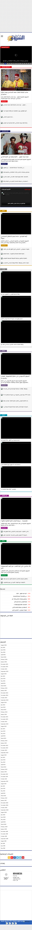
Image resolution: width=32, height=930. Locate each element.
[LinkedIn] (20, 857)
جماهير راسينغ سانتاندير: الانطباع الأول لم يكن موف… (15, 579)
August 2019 (3, 841)
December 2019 (4, 831)
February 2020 (4, 827)
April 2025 (3, 683)
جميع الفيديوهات (5, 189)
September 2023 (4, 724)
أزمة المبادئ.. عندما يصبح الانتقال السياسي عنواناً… (14, 237)
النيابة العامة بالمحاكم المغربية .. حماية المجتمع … (14, 254)
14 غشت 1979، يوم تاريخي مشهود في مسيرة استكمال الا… (17, 395)
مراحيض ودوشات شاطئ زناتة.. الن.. (19, 599)
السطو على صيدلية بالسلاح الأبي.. (19, 607)
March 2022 (3, 767)
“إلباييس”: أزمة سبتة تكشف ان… (8, 489)
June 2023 (3, 731)
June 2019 (3, 846)
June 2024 (3, 707)
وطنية (3, 351)
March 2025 (3, 686)
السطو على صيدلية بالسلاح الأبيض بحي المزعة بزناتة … (16, 181)
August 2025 (4, 674)
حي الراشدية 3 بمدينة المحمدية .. (20, 596)
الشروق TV (27, 899)
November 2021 (4, 776)
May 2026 (3, 652)
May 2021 (3, 791)
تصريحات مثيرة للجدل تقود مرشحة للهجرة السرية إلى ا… (15, 407)
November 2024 (4, 695)
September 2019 (4, 839)
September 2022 (4, 753)
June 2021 (3, 788)
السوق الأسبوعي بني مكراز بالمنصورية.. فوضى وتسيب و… (15, 377)
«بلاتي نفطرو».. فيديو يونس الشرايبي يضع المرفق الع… (16, 531)
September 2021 (4, 781)
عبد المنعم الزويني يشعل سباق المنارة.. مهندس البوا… (16, 401)
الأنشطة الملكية (6, 67)
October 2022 (4, 750)
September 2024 (4, 700)
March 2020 (3, 824)
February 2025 (4, 688)
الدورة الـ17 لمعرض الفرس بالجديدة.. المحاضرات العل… (15, 535)
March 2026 (3, 657)
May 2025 (3, 681)
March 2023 (3, 738)
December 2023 (4, 717)
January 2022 (4, 772)
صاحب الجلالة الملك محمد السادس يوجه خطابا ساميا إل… (14, 93)
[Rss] (9, 857)
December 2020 (4, 803)
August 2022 (4, 755)
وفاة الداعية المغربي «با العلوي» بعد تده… (10, 294)
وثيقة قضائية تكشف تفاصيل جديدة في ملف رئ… (12, 344)
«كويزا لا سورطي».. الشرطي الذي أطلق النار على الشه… (16, 249)
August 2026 (4, 645)
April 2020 (3, 822)
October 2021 (4, 779)
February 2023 (4, 741)
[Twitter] (17, 857)
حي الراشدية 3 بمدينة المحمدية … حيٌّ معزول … (14, 168)
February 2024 (4, 712)
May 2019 (3, 848)
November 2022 (4, 748)
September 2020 (4, 810)
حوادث (28, 911)
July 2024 (3, 705)
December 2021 (4, 774)
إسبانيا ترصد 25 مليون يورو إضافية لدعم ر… (11, 465)
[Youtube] (23, 857)
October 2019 (4, 836)
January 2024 (4, 714)
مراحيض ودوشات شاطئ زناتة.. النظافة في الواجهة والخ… (16, 172)
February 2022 (4, 769)
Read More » (4, 101)
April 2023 (3, 736)
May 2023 (3, 733)
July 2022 (3, 757)
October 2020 (4, 808)
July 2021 (3, 786)
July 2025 (3, 676)
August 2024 (4, 702)
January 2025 (4, 690)
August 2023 (4, 726)
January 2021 (3, 800)
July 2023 (3, 729)
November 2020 (4, 805)
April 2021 (3, 793)
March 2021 (3, 796)
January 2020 (4, 829)
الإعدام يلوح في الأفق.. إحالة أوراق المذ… (10, 440)
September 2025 (4, 671)
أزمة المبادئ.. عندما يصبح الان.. (20, 602)
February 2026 (4, 659)
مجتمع (3, 211)
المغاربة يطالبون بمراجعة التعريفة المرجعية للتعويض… (15, 258)
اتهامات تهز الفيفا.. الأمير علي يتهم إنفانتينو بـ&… (14, 582)
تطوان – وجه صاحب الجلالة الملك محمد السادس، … (15, 105)
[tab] (16, 593)
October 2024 (4, 698)
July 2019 (3, 843)
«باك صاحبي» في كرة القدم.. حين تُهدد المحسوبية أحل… (16, 567)
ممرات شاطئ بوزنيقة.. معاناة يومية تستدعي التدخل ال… (16, 263)
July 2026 (3, 647)
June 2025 (3, 678)
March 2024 (3, 710)
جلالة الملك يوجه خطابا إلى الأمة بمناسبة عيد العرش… (15, 123)
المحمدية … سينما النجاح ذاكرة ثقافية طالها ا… (14, 521)
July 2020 (3, 815)
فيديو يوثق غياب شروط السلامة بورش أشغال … (12, 319)
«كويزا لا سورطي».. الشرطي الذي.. (19, 610)
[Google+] (12, 857)
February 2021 (4, 798)
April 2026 (3, 655)
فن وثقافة (4, 495)
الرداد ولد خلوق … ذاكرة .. (21, 593)
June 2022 (3, 760)
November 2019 (4, 834)
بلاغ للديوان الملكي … (8, 117)
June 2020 (3, 817)
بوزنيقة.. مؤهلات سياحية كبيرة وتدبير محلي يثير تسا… (15, 389)
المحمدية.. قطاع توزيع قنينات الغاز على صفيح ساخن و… (16, 177)
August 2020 (4, 812)
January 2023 (4, 743)
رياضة (3, 541)
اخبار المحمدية (5, 47)
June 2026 (3, 650)
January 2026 (4, 662)
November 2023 (4, 719)
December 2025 (4, 664)
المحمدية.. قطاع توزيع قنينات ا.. (20, 604)
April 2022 (3, 765)
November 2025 (4, 667)
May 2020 (3, 819)
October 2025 (4, 669)
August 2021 (3, 784)
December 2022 (4, 745)
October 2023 (4, 721)
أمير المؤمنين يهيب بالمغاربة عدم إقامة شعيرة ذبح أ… (15, 111)
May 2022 (3, 762)
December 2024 (4, 693)
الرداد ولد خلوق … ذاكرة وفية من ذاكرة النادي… (15, 157)
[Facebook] (14, 857)
